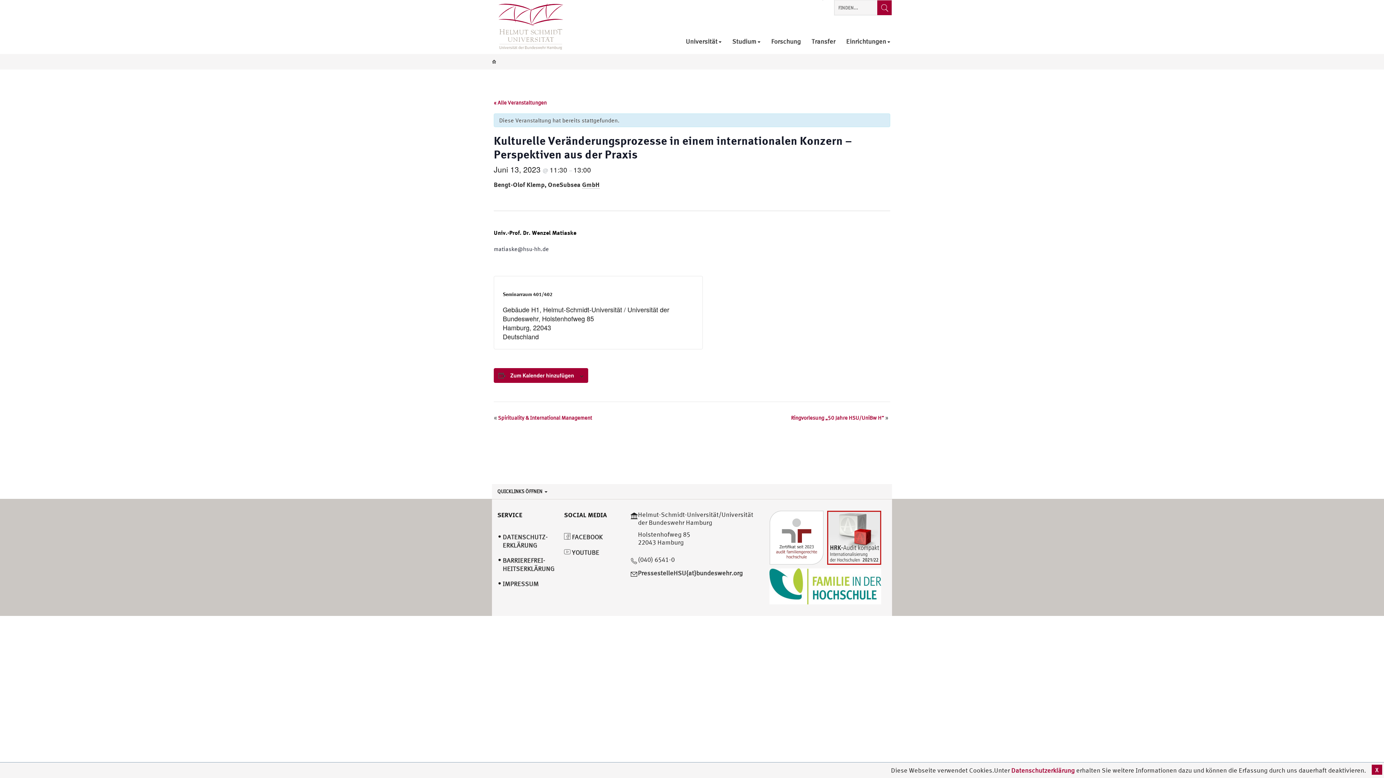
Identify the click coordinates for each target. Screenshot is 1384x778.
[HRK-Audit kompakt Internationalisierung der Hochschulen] (854, 537)
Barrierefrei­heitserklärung (529, 564)
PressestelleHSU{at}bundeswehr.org (690, 573)
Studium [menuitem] (744, 41)
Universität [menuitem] (702, 41)
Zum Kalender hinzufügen (542, 375)
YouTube (585, 552)
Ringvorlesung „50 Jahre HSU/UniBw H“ (839, 417)
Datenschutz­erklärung (525, 541)
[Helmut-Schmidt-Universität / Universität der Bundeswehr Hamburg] (527, 27)
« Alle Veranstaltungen (520, 102)
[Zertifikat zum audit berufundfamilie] (796, 537)
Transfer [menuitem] (823, 41)
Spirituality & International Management (543, 417)
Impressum (521, 583)
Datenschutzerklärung (1043, 770)
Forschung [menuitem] (786, 41)
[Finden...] (884, 7)
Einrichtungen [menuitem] (866, 41)
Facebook (587, 537)
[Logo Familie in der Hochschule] (825, 585)
